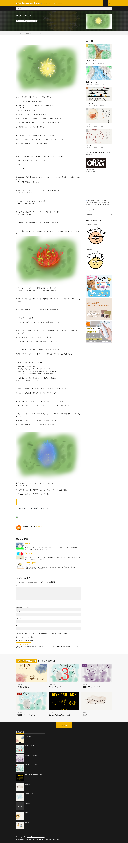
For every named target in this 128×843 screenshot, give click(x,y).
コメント (18, 585)
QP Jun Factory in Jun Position (36, 837)
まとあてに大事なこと (91, 103)
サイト (18, 625)
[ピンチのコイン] (20, 806)
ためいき (88, 124)
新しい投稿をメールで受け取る (24, 640)
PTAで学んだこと (22, 687)
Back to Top (64, 725)
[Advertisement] (99, 187)
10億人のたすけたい (31, 563)
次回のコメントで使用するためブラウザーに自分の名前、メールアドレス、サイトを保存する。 (42, 633)
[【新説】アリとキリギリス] (20, 768)
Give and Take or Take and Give (60, 715)
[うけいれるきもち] (20, 556)
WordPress (55, 839)
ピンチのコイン (29, 803)
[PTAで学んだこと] (20, 739)
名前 (18, 611)
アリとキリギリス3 (55, 687)
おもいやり (27, 822)
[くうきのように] (20, 797)
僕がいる (27, 543)
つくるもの (85, 715)
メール (18, 618)
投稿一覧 (38, 526)
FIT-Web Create (39, 839)
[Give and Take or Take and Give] (20, 777)
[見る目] (20, 816)
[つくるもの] (20, 787)
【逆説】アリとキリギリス (90, 687)
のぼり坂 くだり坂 (91, 61)
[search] (110, 8)
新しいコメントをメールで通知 (24, 637)
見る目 (26, 812)
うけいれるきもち (30, 553)
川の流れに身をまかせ (91, 82)
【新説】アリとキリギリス (25, 715)
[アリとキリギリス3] (20, 749)
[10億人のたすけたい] (20, 566)
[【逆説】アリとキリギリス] (20, 758)
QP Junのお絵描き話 (31, 20)
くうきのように (29, 793)
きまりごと (88, 145)
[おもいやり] (20, 825)
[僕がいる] (20, 546)
